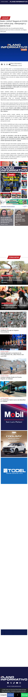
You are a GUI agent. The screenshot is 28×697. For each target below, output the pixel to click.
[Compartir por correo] (9, 64)
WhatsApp (24, 695)
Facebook (10, 695)
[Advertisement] (14, 240)
